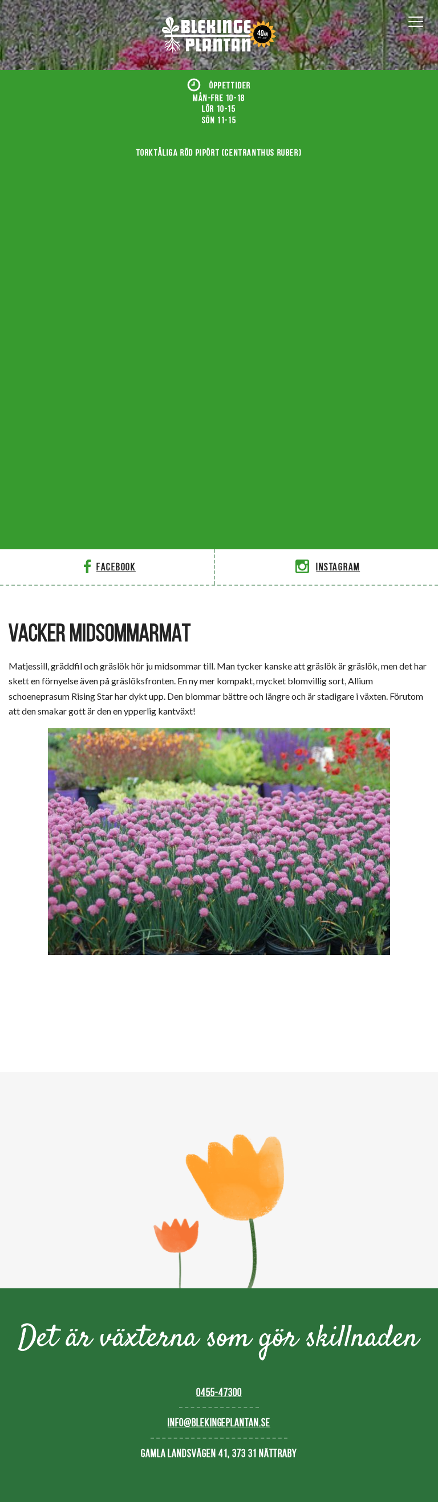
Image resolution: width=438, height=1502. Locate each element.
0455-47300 (219, 1392)
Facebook (116, 566)
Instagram (338, 566)
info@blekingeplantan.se (219, 1422)
